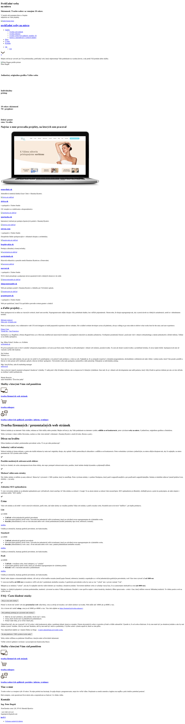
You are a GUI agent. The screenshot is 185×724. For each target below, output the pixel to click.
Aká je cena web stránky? (10, 601)
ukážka (3, 525)
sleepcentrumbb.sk (9, 284)
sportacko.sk (6, 217)
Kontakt (8, 43)
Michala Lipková (6, 320)
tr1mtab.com (12, 322)
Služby (7, 30)
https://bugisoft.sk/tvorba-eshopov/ (71, 608)
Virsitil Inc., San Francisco (10, 331)
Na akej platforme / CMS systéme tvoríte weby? (17, 634)
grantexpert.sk (7, 296)
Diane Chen (5, 329)
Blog (6, 39)
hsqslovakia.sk (7, 244)
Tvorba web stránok (16, 32)
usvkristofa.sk (7, 256)
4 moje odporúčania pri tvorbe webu (50, 630)
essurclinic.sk (6, 189)
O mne (7, 41)
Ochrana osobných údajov (14, 721)
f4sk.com (4, 322)
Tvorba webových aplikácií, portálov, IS (23, 36)
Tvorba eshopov (14, 34)
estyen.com (5, 229)
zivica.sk (4, 201)
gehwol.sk (4, 366)
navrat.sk (5, 268)
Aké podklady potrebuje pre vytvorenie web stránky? (18, 613)
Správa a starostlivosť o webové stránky (22, 37)
